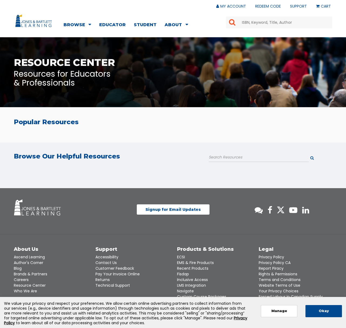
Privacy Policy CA (275, 262)
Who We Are (25, 291)
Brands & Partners (30, 274)
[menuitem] (79, 25)
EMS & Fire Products (195, 262)
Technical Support (112, 285)
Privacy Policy (271, 257)
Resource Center (30, 285)
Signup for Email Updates (173, 209)
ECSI (181, 257)
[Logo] (34, 22)
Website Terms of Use (279, 285)
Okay (324, 311)
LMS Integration (191, 285)
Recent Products (192, 268)
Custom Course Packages (201, 296)
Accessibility (106, 257)
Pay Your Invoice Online (117, 274)
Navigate (185, 291)
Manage (279, 311)
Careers (21, 279)
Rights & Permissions (278, 274)
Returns (102, 279)
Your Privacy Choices (278, 291)
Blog (18, 268)
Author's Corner (28, 262)
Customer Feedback (114, 268)
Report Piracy (271, 268)
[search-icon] (318, 158)
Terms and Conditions (280, 279)
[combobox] (279, 22)
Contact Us (106, 262)
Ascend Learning (29, 257)
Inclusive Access (192, 279)
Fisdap (183, 274)
